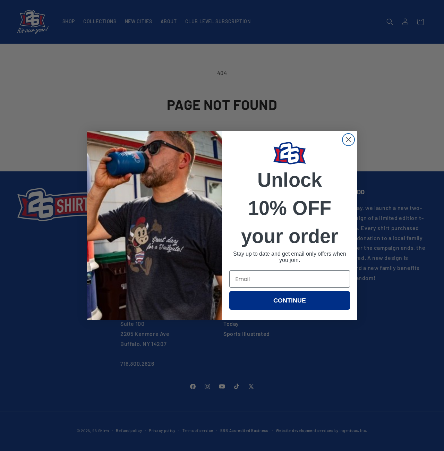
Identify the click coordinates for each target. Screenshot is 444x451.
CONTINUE (289, 300)
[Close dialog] (348, 140)
